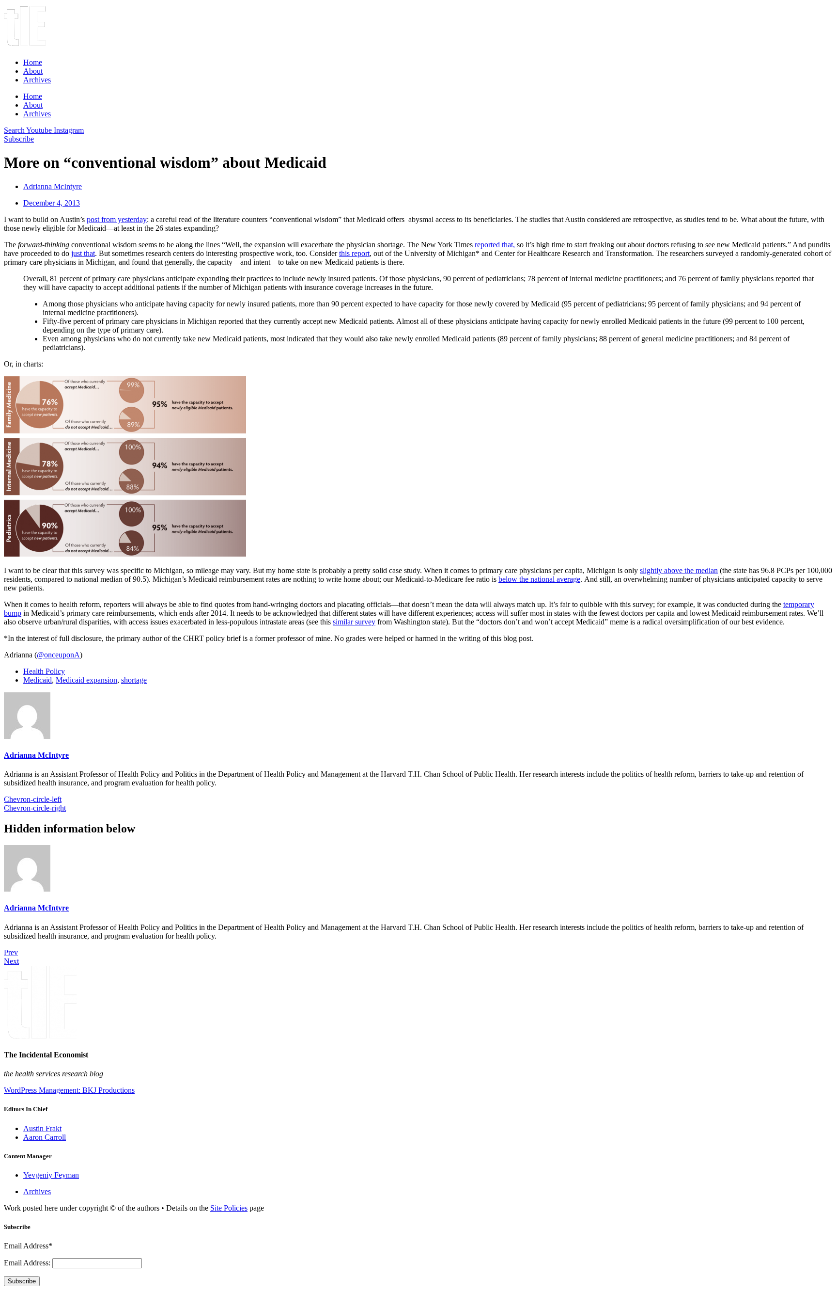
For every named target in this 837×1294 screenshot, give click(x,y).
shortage (134, 680)
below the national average (539, 579)
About (33, 71)
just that (83, 253)
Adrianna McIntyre (36, 755)
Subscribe (22, 1281)
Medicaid (37, 680)
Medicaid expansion (86, 680)
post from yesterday (117, 219)
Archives (37, 80)
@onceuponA (58, 655)
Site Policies (229, 1208)
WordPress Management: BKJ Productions (69, 1090)
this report (354, 253)
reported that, (495, 244)
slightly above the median (679, 570)
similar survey (354, 622)
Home (32, 62)
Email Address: (28, 1263)
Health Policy (44, 671)
